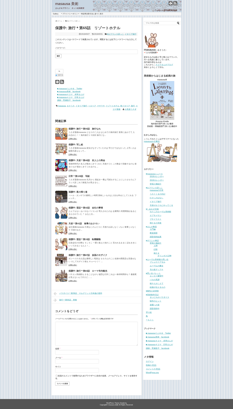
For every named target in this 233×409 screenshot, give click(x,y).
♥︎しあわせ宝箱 (152, 209)
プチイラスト (155, 219)
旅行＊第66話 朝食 (68, 300)
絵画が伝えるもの (157, 287)
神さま (156, 253)
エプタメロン (155, 215)
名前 (57, 349)
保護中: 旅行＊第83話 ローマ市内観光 (88, 271)
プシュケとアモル (157, 262)
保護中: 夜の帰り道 (78, 192)
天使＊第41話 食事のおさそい (84, 223)
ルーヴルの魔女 (156, 266)
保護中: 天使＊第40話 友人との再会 (87, 160)
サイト (58, 367)
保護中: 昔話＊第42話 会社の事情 (86, 208)
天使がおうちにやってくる (161, 205)
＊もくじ (150, 320)
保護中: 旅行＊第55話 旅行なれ (85, 129)
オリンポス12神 (164, 256)
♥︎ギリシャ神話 (152, 241)
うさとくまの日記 (157, 194)
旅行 (133, 106)
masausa (62, 106)
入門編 (153, 229)
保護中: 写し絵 (76, 144)
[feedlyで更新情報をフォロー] (171, 4)
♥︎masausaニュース (154, 174)
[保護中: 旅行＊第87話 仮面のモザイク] (61, 260)
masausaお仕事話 (152, 141)
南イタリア (125, 106)
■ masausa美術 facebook (68, 91)
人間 (156, 246)
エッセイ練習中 (156, 276)
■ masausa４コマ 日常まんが (70, 97)
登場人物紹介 (155, 184)
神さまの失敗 (155, 223)
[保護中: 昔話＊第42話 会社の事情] (61, 213)
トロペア (92, 106)
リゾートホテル (112, 106)
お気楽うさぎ (130, 109)
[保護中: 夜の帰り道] (61, 197)
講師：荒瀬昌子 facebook (69, 100)
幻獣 (156, 249)
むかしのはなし (156, 198)
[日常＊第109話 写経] (61, 181)
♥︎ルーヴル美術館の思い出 (157, 259)
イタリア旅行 (130, 34)
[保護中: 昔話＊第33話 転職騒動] (61, 244)
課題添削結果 (155, 237)
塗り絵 (149, 312)
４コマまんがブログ (164, 65)
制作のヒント (155, 301)
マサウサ (101, 106)
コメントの (153, 369)
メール (58, 358)
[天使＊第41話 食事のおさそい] (61, 228)
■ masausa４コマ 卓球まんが (70, 94)
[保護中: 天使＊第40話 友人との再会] (61, 165)
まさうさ (71, 106)
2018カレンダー (157, 176)
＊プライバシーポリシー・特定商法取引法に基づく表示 (82, 14)
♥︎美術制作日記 (152, 295)
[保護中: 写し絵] (61, 149)
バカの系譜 (154, 280)
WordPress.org (152, 373)
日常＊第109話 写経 (79, 176)
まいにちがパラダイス (159, 297)
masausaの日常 (156, 190)
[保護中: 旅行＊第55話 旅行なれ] (61, 134)
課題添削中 (154, 309)
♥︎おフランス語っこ (115, 34)
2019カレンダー (157, 180)
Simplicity (123, 403)
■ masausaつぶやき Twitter (69, 89)
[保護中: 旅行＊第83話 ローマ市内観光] (61, 276)
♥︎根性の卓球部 (152, 291)
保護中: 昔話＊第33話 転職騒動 (85, 239)
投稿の (151, 365)
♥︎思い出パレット (153, 273)
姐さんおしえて (156, 283)
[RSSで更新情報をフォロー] (175, 4)
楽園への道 (154, 305)
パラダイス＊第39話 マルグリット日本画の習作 (80, 293)
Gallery (55, 14)
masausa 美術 (66, 4)
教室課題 (154, 233)
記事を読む (73, 139)
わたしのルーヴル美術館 (160, 212)
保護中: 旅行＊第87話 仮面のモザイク (88, 255)
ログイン (150, 361)
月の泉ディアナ (156, 270)
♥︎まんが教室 (151, 227)
